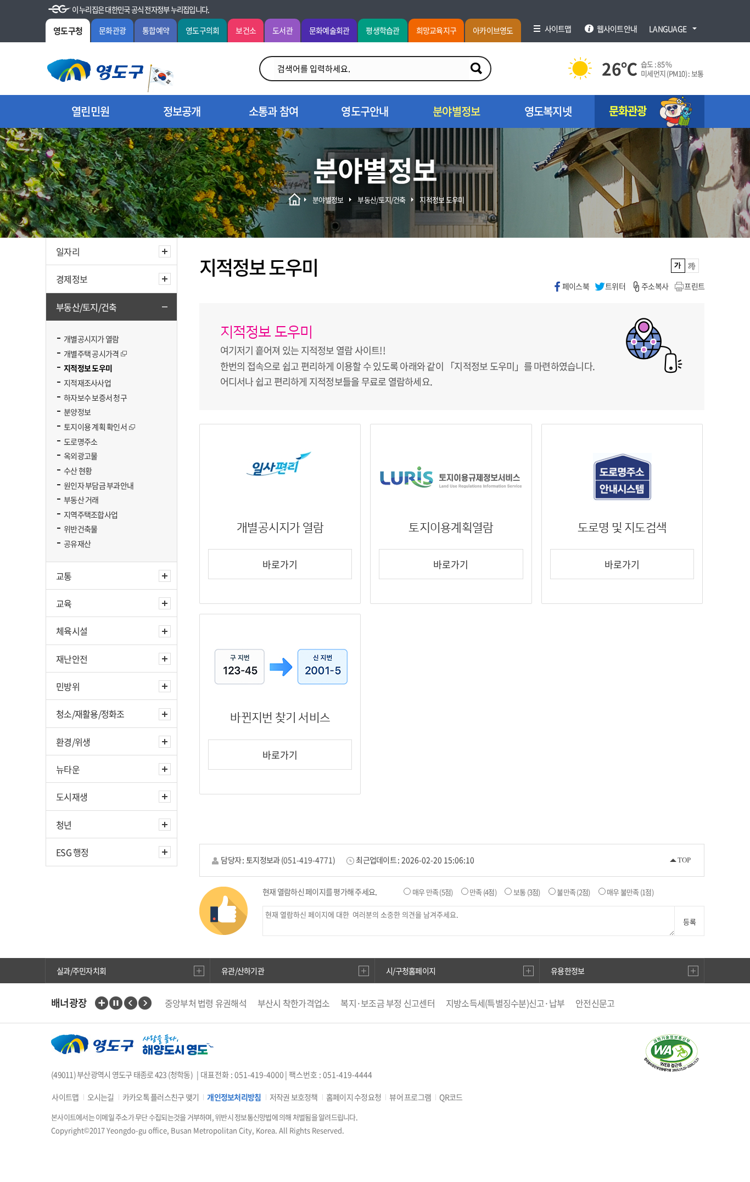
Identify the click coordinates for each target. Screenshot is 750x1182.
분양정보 (77, 411)
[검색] (476, 68)
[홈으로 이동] (95, 70)
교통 (64, 575)
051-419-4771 (308, 859)
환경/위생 (73, 741)
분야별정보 (327, 199)
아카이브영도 (493, 30)
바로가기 (280, 564)
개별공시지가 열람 (91, 338)
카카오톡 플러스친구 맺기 (160, 1096)
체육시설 (71, 630)
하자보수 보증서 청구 (95, 397)
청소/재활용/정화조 (90, 713)
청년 (64, 824)
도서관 (282, 30)
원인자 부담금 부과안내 (98, 485)
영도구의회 (202, 30)
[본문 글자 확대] (692, 266)
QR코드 (450, 1096)
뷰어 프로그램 (410, 1096)
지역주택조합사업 (90, 514)
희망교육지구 (436, 30)
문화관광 (112, 30)
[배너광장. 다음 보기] (145, 1003)
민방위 (68, 686)
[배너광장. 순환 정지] (115, 1003)
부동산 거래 (81, 499)
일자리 (68, 251)
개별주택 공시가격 (91, 353)
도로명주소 (80, 441)
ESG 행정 (72, 852)
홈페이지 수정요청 (353, 1096)
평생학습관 (382, 30)
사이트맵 (65, 1096)
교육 (64, 603)
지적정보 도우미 (88, 367)
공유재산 (77, 543)
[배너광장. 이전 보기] (130, 1003)
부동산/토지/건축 (86, 306)
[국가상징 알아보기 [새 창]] (161, 78)
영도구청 (67, 31)
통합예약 (155, 30)
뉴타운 (68, 769)
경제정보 (71, 278)
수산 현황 (78, 470)
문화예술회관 (329, 30)
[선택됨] (678, 266)
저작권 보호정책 (294, 1096)
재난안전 (71, 658)
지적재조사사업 (87, 382)
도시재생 (71, 796)
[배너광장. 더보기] (101, 1003)
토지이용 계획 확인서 (95, 426)
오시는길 (100, 1096)
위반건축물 (80, 528)
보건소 (246, 30)
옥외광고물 (80, 455)
